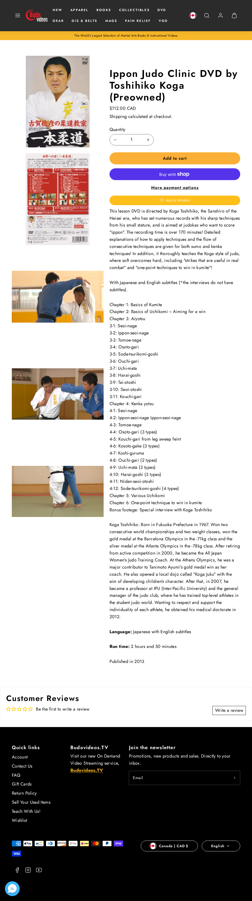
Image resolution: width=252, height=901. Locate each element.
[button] (18, 15)
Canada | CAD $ (173, 846)
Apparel (79, 10)
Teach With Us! (26, 811)
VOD (163, 20)
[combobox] (207, 18)
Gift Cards (22, 784)
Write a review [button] (229, 710)
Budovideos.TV (89, 747)
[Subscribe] (234, 778)
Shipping (118, 116)
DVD (162, 10)
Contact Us (22, 766)
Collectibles (134, 10)
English (217, 846)
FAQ (16, 775)
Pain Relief (138, 20)
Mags (111, 20)
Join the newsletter (152, 747)
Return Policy (24, 793)
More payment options (175, 187)
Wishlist (19, 820)
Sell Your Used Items (31, 802)
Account (20, 757)
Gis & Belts (84, 20)
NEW (58, 10)
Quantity (118, 129)
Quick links (26, 747)
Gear (58, 20)
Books (103, 10)
